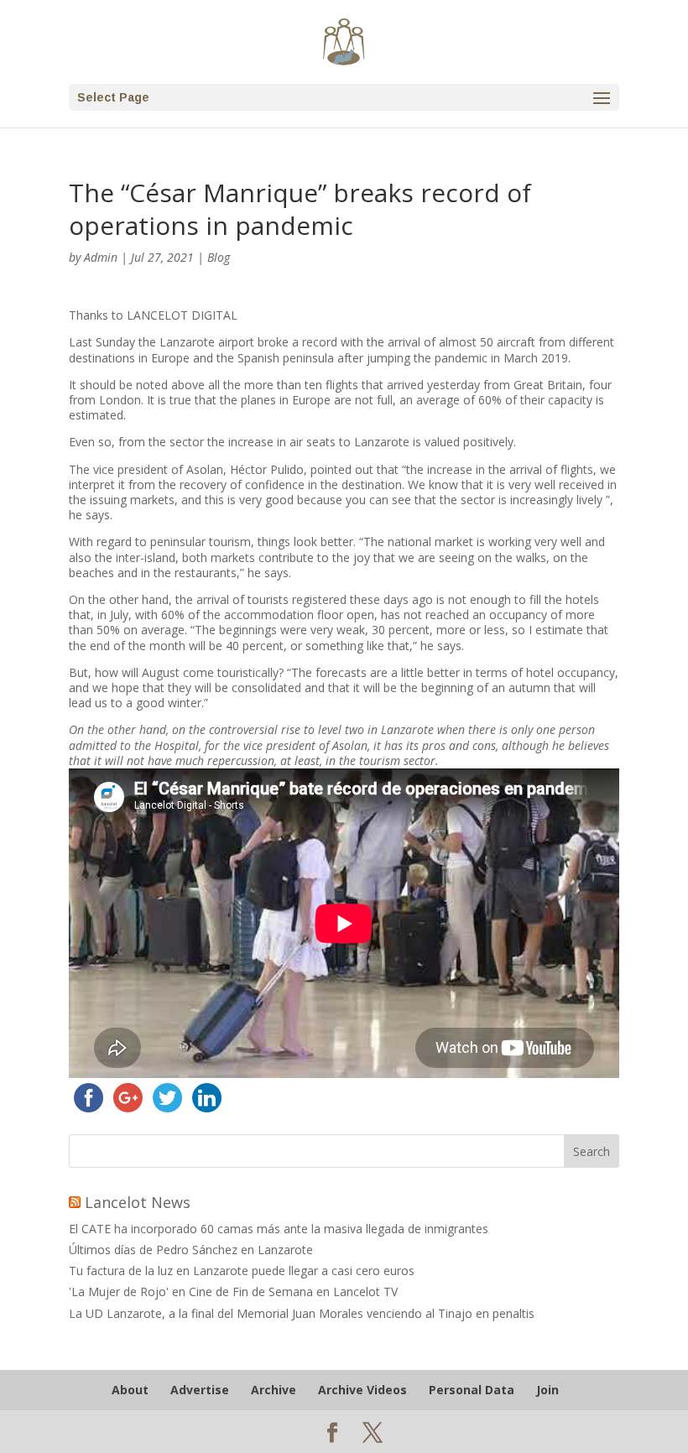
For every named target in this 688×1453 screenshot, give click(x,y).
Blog (218, 257)
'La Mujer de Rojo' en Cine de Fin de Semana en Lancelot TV (233, 1291)
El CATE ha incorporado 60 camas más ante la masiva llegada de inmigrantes (278, 1229)
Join (547, 1390)
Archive (273, 1390)
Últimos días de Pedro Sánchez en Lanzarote (191, 1250)
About (130, 1390)
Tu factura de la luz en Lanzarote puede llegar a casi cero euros (241, 1271)
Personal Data (471, 1390)
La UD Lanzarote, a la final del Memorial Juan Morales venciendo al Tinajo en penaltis (301, 1313)
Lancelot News (137, 1202)
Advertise (199, 1390)
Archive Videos (362, 1390)
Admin (100, 257)
